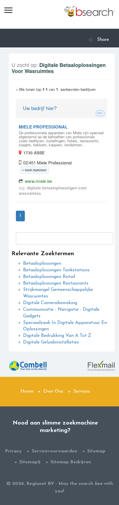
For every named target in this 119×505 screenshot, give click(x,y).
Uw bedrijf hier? (40, 108)
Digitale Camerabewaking (50, 303)
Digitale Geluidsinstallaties (51, 342)
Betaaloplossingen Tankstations (56, 270)
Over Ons (53, 391)
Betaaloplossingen (42, 263)
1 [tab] (20, 216)
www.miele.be (38, 181)
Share (103, 39)
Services (81, 391)
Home (27, 391)
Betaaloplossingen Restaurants (55, 283)
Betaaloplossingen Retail (49, 276)
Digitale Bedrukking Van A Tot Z (57, 335)
